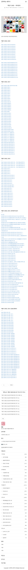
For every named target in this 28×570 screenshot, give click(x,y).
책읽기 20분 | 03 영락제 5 (6, 110)
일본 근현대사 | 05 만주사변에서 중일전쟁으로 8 (10, 366)
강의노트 (5, 392)
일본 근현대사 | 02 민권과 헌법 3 (7, 325)
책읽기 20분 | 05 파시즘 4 (6, 118)
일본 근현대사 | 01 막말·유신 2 (7, 315)
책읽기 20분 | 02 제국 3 (5, 90)
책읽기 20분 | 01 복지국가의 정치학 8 (8, 56)
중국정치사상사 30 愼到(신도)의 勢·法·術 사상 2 (10, 271)
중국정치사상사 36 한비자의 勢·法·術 (8, 281)
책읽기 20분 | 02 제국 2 (5, 88)
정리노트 (14, 528)
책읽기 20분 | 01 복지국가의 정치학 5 (8, 51)
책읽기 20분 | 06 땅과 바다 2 (6, 190)
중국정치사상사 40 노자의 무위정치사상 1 (9, 287)
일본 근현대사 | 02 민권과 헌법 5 (7, 328)
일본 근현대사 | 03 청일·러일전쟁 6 (8, 341)
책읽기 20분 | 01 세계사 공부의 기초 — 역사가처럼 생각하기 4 (13, 167)
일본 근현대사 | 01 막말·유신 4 (7, 318)
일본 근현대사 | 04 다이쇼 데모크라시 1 (8, 348)
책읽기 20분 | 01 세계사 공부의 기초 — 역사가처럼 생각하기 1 (13, 162)
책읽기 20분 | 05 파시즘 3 (6, 116)
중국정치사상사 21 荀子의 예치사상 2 (8, 257)
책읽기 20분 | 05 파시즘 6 (6, 121)
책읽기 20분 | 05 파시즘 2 (6, 114)
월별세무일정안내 (15, 460)
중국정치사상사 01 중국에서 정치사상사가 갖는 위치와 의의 (12, 216)
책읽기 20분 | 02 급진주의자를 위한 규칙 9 (9, 75)
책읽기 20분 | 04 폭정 (5, 111)
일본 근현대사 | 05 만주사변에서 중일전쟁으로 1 (10, 354)
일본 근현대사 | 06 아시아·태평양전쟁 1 (8, 369)
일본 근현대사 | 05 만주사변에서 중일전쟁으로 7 (10, 364)
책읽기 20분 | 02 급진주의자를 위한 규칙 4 (9, 67)
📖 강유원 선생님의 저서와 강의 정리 (8, 441)
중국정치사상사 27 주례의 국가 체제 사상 (9, 266)
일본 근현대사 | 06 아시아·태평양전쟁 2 (8, 371)
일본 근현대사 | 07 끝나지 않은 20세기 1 (9, 376)
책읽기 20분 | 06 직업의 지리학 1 (7, 129)
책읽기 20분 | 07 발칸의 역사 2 (7, 194)
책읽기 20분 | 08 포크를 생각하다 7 (8, 152)
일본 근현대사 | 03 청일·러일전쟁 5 (8, 340)
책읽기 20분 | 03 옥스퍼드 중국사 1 (8, 175)
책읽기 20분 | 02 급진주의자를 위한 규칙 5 (9, 69)
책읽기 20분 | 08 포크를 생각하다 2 (8, 144)
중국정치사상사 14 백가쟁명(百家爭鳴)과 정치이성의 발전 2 (12, 245)
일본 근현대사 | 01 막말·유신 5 (7, 320)
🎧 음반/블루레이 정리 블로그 (7, 447)
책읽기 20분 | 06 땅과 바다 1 (6, 188)
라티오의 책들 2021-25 (15, 503)
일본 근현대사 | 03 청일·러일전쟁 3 (8, 336)
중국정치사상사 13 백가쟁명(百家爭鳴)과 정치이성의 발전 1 (12, 243)
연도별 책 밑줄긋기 (15, 488)
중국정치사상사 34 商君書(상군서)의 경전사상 (10, 278)
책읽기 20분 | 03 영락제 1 (6, 103)
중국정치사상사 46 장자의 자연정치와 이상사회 (10, 297)
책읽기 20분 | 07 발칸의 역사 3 (7, 196)
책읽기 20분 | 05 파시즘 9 (6, 126)
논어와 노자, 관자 (15, 531)
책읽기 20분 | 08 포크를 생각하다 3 (8, 145)
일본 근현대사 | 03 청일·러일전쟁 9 (8, 346)
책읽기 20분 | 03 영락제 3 (6, 106)
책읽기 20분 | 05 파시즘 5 (6, 119)
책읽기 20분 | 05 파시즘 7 (6, 123)
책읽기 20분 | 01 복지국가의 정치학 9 (8, 57)
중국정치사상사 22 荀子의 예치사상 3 (8, 258)
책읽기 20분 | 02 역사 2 (5, 170)
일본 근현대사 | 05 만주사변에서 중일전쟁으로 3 (10, 358)
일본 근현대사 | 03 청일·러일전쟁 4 (8, 338)
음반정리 (15, 537)
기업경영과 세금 (15, 472)
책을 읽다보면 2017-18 (15, 513)
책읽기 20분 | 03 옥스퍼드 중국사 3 (8, 178)
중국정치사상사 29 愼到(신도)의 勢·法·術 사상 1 (10, 270)
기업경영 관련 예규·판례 (15, 479)
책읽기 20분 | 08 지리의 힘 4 (6, 206)
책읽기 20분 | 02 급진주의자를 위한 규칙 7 (9, 72)
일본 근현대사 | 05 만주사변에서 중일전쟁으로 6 (10, 362)
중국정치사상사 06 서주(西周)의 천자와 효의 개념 (10, 227)
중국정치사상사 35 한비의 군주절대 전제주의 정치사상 (11, 279)
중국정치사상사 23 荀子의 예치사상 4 (8, 260)
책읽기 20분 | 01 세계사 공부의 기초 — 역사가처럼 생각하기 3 (13, 165)
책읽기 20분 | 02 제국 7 (5, 97)
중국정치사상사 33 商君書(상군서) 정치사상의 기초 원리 (12, 276)
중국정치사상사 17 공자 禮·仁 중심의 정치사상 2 (10, 250)
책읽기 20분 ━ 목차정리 (14, 5)
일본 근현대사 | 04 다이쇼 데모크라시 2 (8, 349)
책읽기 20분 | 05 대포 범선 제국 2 (7, 186)
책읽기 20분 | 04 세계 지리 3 (6, 183)
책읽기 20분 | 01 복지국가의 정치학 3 (8, 48)
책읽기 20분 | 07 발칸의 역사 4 (7, 198)
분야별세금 (14, 469)
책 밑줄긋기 (14, 485)
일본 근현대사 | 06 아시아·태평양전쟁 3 (8, 372)
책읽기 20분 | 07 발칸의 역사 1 (7, 193)
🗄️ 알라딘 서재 (4, 444)
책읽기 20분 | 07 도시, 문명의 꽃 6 (7, 141)
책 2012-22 (15, 494)
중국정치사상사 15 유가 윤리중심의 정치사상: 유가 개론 (11, 247)
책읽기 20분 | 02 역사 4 (5, 173)
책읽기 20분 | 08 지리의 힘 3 (6, 204)
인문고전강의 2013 (15, 522)
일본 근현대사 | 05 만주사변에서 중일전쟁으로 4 (10, 359)
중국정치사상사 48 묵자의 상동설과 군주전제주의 (10, 300)
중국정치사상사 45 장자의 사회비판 (8, 296)
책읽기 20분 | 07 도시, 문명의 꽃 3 (7, 136)
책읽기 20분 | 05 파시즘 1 (6, 113)
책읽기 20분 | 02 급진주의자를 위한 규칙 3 (9, 66)
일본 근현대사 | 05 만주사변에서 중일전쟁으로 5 (10, 361)
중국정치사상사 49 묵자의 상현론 (7, 302)
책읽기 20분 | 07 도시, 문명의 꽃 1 (7, 132)
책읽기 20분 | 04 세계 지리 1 (6, 180)
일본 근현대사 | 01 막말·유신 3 (7, 317)
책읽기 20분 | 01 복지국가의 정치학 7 (8, 54)
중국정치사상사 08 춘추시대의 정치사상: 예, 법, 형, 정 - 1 (12, 232)
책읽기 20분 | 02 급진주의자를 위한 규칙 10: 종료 (11, 395)
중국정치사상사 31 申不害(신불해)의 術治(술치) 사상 (11, 273)
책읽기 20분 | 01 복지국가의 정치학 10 (8, 59)
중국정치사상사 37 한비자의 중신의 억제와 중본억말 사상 (12, 283)
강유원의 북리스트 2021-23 (15, 506)
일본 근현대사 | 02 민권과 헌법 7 (7, 332)
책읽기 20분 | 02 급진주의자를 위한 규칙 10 (9, 77)
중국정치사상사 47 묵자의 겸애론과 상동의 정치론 (10, 299)
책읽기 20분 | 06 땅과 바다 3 (6, 191)
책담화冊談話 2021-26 (15, 500)
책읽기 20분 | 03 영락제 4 (6, 108)
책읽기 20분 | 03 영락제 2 (6, 105)
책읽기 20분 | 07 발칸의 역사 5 (7, 199)
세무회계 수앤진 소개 (5, 434)
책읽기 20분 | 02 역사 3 (5, 172)
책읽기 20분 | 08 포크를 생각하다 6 (8, 150)
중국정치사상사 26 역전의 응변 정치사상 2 (9, 265)
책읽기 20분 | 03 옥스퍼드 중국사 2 (8, 177)
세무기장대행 (15, 457)
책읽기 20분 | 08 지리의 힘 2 (6, 203)
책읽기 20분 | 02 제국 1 (5, 87)
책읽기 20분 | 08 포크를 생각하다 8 (8, 154)
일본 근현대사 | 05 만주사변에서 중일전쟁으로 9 (10, 367)
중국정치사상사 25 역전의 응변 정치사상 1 (9, 263)
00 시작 (2, 214)
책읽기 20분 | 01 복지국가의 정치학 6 (8, 52)
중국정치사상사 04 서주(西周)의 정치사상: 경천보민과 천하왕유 (13, 222)
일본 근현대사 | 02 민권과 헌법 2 (7, 323)
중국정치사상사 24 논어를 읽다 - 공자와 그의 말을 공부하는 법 (13, 261)
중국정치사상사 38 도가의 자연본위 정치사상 (9, 284)
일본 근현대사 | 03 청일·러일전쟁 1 (8, 333)
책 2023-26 (15, 491)
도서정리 (15, 534)
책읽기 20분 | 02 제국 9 (5, 100)
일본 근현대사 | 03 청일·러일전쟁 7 (8, 343)
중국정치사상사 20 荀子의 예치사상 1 (8, 255)
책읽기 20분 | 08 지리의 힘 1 (6, 201)
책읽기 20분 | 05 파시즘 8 (6, 124)
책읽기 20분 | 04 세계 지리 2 (6, 181)
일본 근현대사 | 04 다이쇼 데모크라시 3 (8, 351)
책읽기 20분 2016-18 (12, 392)
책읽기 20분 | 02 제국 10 (6, 101)
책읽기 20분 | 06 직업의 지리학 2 (7, 131)
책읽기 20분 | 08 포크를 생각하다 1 (8, 142)
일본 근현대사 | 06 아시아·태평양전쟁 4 (8, 374)
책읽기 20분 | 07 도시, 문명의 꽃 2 (7, 134)
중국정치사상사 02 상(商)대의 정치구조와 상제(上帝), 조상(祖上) (13, 217)
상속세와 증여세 (15, 466)
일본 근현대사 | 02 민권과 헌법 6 (7, 330)
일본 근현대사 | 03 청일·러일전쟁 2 (8, 335)
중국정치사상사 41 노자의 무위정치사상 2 (9, 289)
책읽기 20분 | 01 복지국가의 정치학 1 (8, 44)
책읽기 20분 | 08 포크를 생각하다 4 (8, 147)
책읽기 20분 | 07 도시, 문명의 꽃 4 (7, 137)
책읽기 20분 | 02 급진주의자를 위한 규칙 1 (9, 62)
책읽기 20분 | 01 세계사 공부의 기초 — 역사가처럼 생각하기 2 (13, 163)
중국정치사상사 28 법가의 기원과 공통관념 (9, 268)
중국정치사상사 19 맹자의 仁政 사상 (8, 253)
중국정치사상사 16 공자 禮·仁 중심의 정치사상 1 (10, 248)
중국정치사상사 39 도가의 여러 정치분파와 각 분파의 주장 (12, 286)
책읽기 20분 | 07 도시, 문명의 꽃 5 (7, 139)
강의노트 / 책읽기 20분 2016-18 (11, 7)
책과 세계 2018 (15, 509)
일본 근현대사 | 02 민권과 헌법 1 (7, 322)
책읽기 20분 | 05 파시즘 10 (6, 128)
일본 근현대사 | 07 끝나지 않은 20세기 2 (9, 377)
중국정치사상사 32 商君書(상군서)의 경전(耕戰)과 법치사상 (12, 274)
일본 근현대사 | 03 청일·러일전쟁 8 (8, 345)
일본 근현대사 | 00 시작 (5, 312)
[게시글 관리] (7, 385)
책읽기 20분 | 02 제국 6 (5, 95)
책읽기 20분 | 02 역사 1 (5, 168)
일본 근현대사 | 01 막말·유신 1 (7, 314)
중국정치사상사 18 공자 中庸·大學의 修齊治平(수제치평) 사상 (13, 252)
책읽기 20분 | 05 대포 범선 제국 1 (7, 185)
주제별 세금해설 (15, 475)
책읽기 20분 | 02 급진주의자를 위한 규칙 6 (9, 70)
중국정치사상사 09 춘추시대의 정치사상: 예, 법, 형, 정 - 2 (12, 234)
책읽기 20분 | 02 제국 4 (5, 92)
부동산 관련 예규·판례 (15, 482)
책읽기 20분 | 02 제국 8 (5, 98)
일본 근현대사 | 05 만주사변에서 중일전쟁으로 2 (10, 356)
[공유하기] (5, 385)
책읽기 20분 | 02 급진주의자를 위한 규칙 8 (9, 74)
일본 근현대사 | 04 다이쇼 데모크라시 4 (8, 353)
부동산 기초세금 (15, 463)
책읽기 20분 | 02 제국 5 (5, 93)
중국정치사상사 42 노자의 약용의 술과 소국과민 (10, 291)
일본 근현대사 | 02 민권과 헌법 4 (7, 327)
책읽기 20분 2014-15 (15, 519)
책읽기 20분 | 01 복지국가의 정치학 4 (8, 49)
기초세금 (14, 454)
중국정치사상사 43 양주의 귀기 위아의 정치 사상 (10, 292)
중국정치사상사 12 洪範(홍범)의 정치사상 (9, 242)
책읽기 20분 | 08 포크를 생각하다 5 (8, 149)
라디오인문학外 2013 (15, 525)
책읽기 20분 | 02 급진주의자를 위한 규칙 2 (9, 64)
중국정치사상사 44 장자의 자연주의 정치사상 (9, 294)
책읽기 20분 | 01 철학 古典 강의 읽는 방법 (9, 85)
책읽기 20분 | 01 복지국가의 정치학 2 (8, 46)
